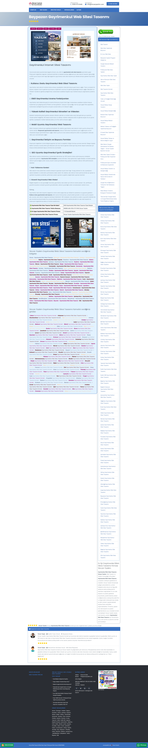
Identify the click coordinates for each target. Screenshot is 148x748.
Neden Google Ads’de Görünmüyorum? (62, 684)
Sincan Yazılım (116, 745)
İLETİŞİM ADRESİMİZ (112, 3)
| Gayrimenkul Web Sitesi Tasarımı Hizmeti (43, 315)
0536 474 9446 (77, 4)
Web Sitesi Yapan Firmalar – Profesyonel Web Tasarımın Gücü (108, 157)
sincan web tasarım (80, 690)
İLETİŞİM (79, 10)
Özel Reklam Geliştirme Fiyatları (60, 679)
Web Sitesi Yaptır (105, 85)
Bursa (46, 28)
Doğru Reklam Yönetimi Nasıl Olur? (61, 681)
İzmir (58, 28)
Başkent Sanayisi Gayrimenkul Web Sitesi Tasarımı (107, 389)
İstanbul (52, 28)
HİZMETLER (33, 10)
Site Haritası (101, 689)
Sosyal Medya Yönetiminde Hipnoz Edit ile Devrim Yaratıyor (108, 177)
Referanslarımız (69, 10)
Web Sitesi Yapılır (56, 10)
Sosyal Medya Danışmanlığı (108, 111)
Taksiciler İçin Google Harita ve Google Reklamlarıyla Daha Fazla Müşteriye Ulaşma (109, 199)
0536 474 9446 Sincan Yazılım (106, 36)
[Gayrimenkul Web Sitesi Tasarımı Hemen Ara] (105, 29)
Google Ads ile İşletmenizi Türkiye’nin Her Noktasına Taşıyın (107, 185)
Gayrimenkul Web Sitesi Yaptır (109, 76)
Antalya (40, 28)
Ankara (33, 28)
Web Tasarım (43, 10)
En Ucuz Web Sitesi (106, 54)
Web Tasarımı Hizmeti (106, 89)
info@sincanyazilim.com (95, 4)
